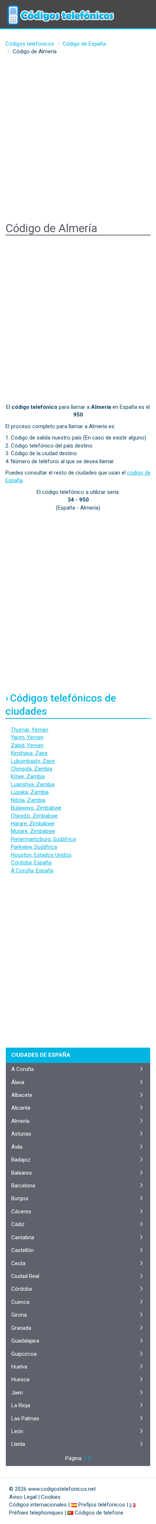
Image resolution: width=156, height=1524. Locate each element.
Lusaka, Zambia (30, 792)
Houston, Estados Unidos (41, 855)
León (17, 1431)
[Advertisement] (78, 139)
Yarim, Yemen (27, 737)
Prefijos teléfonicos (101, 1504)
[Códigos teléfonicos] (60, 9)
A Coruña (22, 1069)
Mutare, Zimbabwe (33, 831)
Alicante (20, 1108)
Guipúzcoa (24, 1354)
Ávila (16, 1147)
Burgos (19, 1198)
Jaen (17, 1392)
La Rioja (20, 1405)
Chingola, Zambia (31, 768)
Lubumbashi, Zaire (33, 761)
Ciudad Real (25, 1276)
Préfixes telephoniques (36, 1512)
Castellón (22, 1250)
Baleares (21, 1173)
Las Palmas (25, 1418)
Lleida (18, 1444)
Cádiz (18, 1224)
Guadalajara (25, 1340)
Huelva (19, 1366)
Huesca (20, 1379)
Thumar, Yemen (29, 729)
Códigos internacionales (38, 1504)
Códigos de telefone (99, 1512)
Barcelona (23, 1185)
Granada (21, 1328)
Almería (20, 1121)
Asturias (21, 1133)
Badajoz (20, 1159)
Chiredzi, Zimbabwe (34, 816)
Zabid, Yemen (27, 745)
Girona (19, 1315)
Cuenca (20, 1302)
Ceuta (18, 1263)
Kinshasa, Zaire (29, 753)
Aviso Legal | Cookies (35, 1497)
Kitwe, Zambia (28, 776)
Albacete (21, 1095)
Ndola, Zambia (28, 800)
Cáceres (21, 1211)
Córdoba (21, 1289)
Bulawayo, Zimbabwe (36, 808)
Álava (17, 1082)
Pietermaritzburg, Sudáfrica (43, 839)
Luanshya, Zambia (32, 784)
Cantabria (22, 1237)
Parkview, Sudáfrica (34, 847)
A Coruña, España (32, 870)
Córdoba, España (31, 862)
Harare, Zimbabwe (32, 823)
